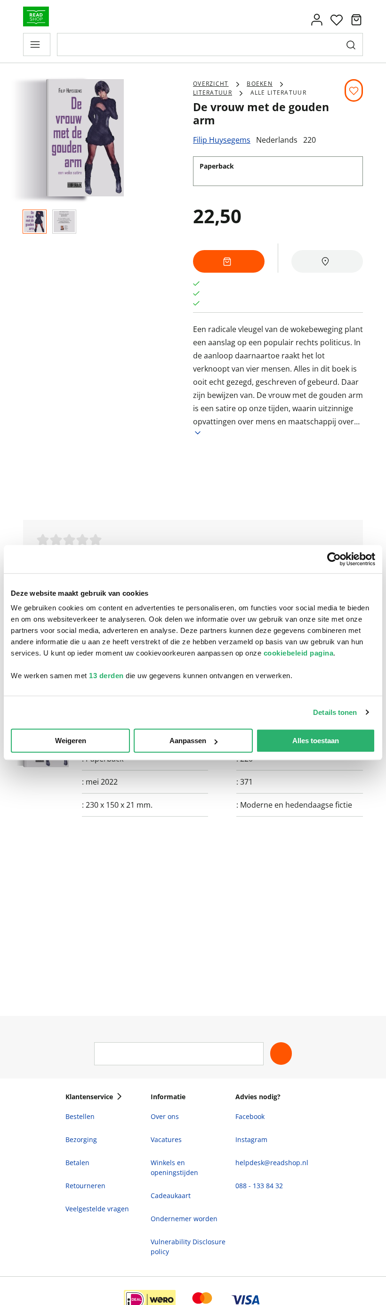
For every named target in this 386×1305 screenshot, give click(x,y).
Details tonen (335, 712)
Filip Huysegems (221, 140)
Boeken (260, 84)
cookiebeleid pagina (299, 653)
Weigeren (70, 741)
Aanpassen (187, 741)
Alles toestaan (315, 741)
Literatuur (212, 93)
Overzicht (211, 84)
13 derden (106, 676)
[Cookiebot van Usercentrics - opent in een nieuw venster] (334, 559)
